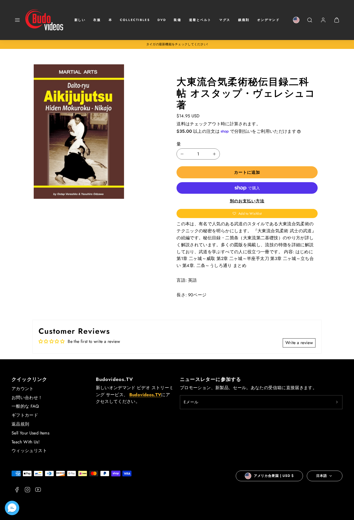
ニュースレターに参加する (210, 379)
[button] (17, 20)
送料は (183, 124)
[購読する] (337, 402)
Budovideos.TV (114, 379)
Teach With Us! (25, 442)
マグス (224, 20)
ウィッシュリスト (29, 450)
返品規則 (20, 424)
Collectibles (135, 20)
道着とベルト (200, 20)
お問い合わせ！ (27, 397)
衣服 (97, 20)
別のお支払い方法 (247, 201)
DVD (161, 20)
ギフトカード (25, 415)
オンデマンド (268, 20)
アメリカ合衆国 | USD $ (274, 475)
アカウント (23, 389)
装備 (177, 20)
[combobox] (309, 22)
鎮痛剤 (243, 20)
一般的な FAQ (25, 406)
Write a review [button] (299, 343)
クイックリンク (29, 379)
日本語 (321, 475)
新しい (80, 20)
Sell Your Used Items (30, 433)
